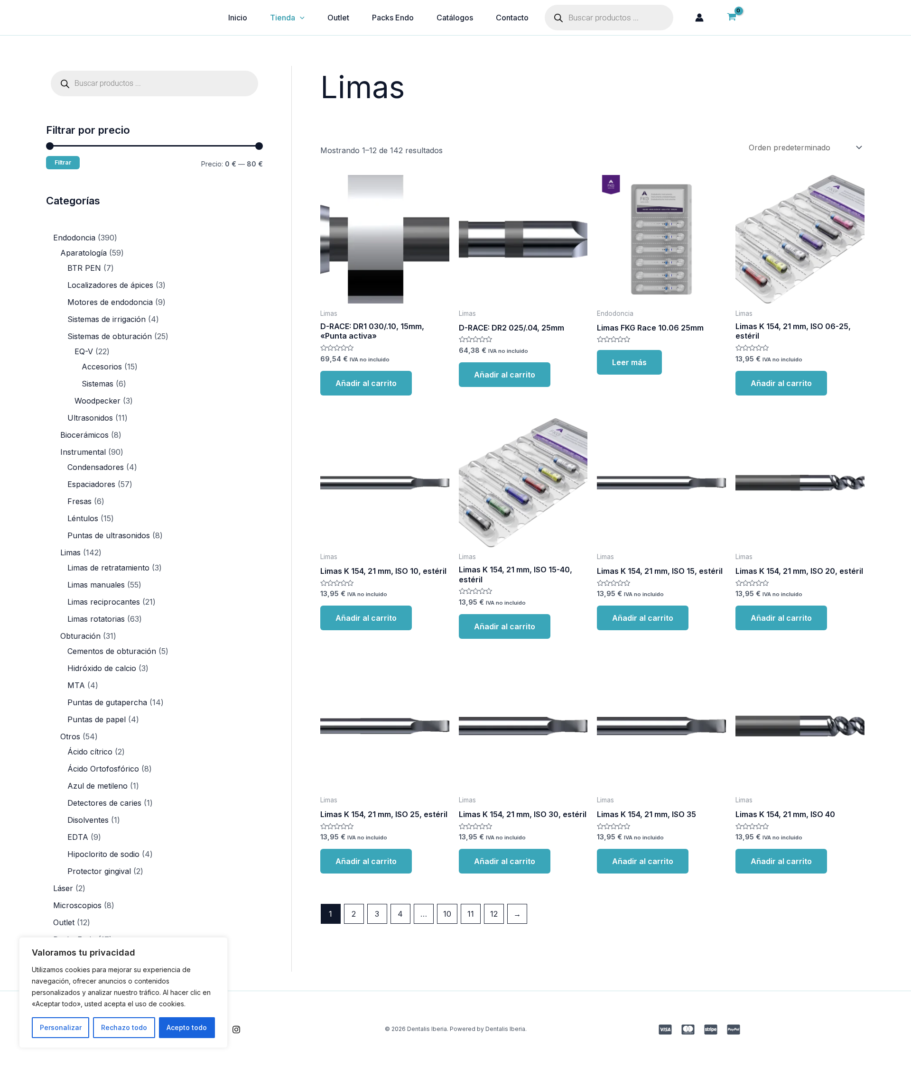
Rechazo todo (124, 1027)
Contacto (512, 17)
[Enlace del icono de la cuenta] (699, 17)
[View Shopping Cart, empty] (731, 17)
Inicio (237, 17)
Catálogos (455, 17)
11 (470, 914)
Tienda (282, 17)
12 (494, 914)
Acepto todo (187, 1027)
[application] (300, 17)
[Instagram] (236, 1029)
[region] (123, 992)
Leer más (629, 362)
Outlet (338, 17)
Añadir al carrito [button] (366, 383)
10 (447, 914)
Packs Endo (393, 17)
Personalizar (61, 1027)
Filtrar (63, 162)
